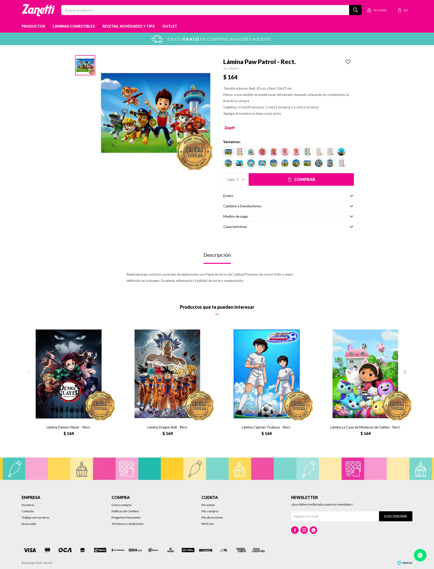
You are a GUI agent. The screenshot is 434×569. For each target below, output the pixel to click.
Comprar (304, 179)
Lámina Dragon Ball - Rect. (167, 427)
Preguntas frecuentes (126, 517)
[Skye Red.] (285, 152)
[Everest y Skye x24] (341, 163)
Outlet (169, 26)
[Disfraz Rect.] (240, 163)
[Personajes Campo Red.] (273, 163)
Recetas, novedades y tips (128, 26)
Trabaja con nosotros (35, 517)
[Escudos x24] (307, 152)
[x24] (240, 152)
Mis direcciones (212, 517)
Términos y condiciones (128, 524)
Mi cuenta (208, 505)
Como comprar (122, 505)
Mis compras (210, 511)
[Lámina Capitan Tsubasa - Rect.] (266, 374)
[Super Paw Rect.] (262, 163)
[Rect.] (228, 152)
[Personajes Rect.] (307, 163)
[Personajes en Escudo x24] (330, 152)
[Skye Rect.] (296, 152)
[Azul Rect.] (330, 163)
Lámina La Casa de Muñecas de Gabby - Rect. (365, 427)
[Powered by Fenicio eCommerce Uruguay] (404, 562)
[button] (405, 372)
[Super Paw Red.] (251, 163)
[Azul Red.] (319, 163)
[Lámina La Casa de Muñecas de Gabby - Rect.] (365, 374)
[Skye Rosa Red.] (262, 152)
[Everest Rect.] (251, 152)
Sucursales (29, 524)
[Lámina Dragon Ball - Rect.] (167, 374)
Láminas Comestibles (74, 26)
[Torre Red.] (285, 163)
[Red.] (228, 163)
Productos (33, 26)
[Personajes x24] (319, 152)
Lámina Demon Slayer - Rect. (68, 427)
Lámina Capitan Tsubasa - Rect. (266, 427)
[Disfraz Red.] (341, 152)
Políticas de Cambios (125, 511)
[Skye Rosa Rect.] (273, 152)
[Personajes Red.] (296, 163)
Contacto (28, 511)
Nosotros (28, 505)
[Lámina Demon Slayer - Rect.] (69, 374)
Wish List (207, 524)
